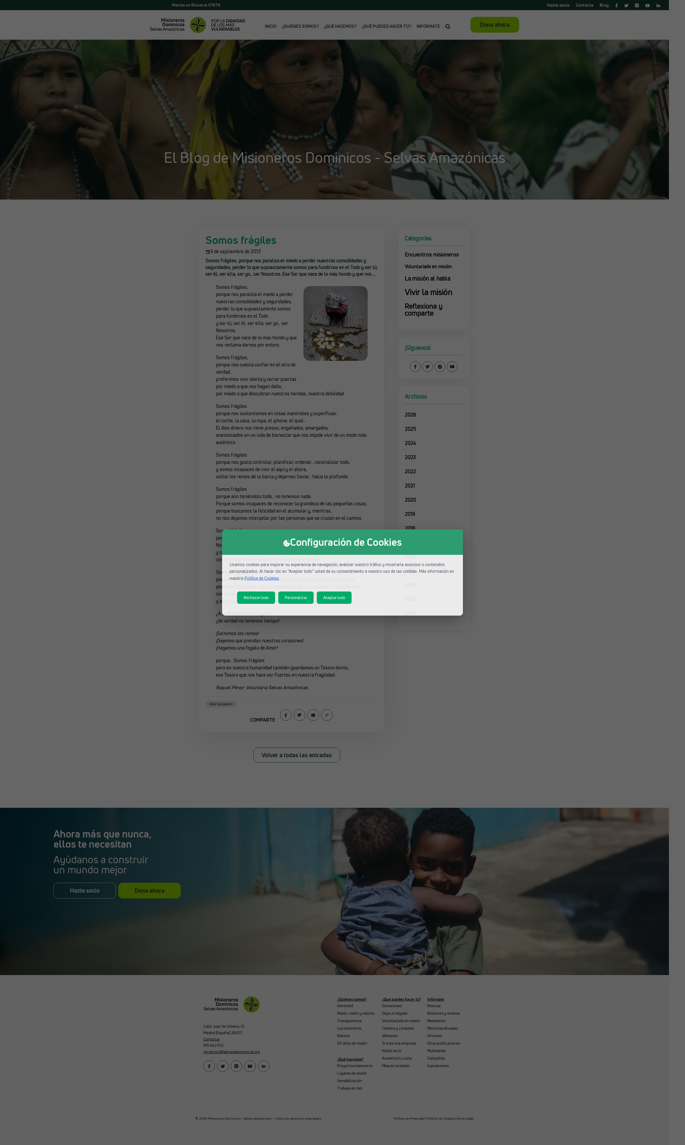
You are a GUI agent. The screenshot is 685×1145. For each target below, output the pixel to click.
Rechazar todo (256, 597)
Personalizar (296, 597)
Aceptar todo (334, 597)
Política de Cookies (261, 578)
